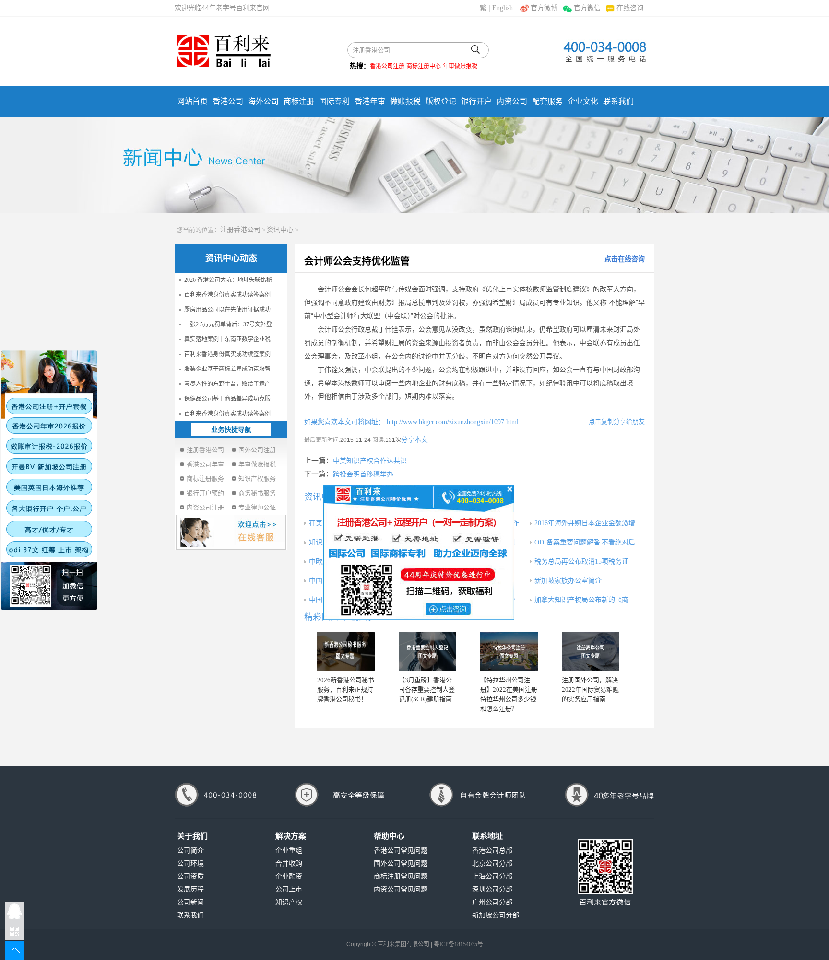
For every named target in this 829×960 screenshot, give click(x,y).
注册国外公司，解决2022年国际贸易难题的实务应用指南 (590, 689)
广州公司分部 (492, 902)
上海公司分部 (492, 876)
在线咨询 (629, 8)
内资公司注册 (205, 507)
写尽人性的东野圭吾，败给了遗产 (227, 384)
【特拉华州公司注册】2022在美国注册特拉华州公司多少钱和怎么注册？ (508, 694)
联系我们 (618, 101)
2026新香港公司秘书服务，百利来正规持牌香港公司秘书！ (345, 689)
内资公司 (512, 101)
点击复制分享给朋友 (617, 421)
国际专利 (334, 101)
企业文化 (583, 101)
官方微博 (544, 8)
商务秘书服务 (257, 493)
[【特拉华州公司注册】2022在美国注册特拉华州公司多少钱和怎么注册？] (509, 651)
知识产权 (288, 902)
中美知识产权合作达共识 (370, 460)
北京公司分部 (492, 863)
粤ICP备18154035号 (458, 944)
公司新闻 (190, 902)
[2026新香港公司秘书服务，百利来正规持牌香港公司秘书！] (346, 651)
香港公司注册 (387, 66)
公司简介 (190, 850)
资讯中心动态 (231, 258)
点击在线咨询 (624, 259)
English (502, 8)
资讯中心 (280, 229)
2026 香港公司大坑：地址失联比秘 (228, 280)
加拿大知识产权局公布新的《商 (581, 599)
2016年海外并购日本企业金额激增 (584, 523)
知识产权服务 (257, 478)
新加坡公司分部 (495, 915)
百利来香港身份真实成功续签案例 (227, 294)
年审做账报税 (460, 66)
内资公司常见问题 (400, 889)
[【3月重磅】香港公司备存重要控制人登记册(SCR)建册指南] (427, 651)
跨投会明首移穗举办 (363, 474)
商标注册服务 (205, 478)
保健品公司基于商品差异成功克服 (227, 398)
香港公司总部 (492, 850)
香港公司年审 (205, 464)
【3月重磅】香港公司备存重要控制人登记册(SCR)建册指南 (427, 689)
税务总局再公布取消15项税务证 (581, 561)
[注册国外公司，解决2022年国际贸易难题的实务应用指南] (590, 651)
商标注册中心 (423, 66)
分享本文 (414, 439)
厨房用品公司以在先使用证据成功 (227, 309)
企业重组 (288, 850)
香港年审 (370, 101)
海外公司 (263, 101)
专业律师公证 (257, 507)
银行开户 (476, 101)
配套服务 (547, 101)
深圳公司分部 (492, 889)
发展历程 (190, 889)
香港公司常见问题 (400, 850)
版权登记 (441, 101)
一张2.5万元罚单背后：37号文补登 (228, 324)
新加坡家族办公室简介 (568, 580)
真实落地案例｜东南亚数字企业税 (227, 339)
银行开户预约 (205, 493)
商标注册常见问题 (400, 876)
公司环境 (190, 863)
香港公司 (228, 101)
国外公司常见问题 (400, 863)
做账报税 (405, 101)
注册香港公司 (240, 229)
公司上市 (288, 889)
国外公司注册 (257, 449)
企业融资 (288, 876)
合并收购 (288, 863)
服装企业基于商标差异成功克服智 (227, 369)
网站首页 (192, 101)
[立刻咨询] (418, 551)
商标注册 (299, 101)
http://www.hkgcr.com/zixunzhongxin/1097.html (452, 422)
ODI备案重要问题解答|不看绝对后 (584, 542)
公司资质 (190, 876)
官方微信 (587, 8)
